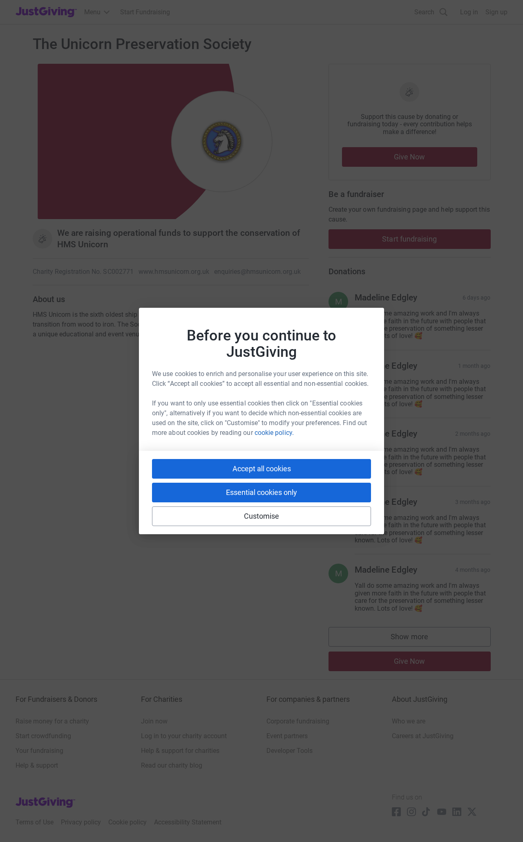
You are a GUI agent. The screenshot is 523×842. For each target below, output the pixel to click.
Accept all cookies (261, 468)
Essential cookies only (261, 492)
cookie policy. (274, 433)
